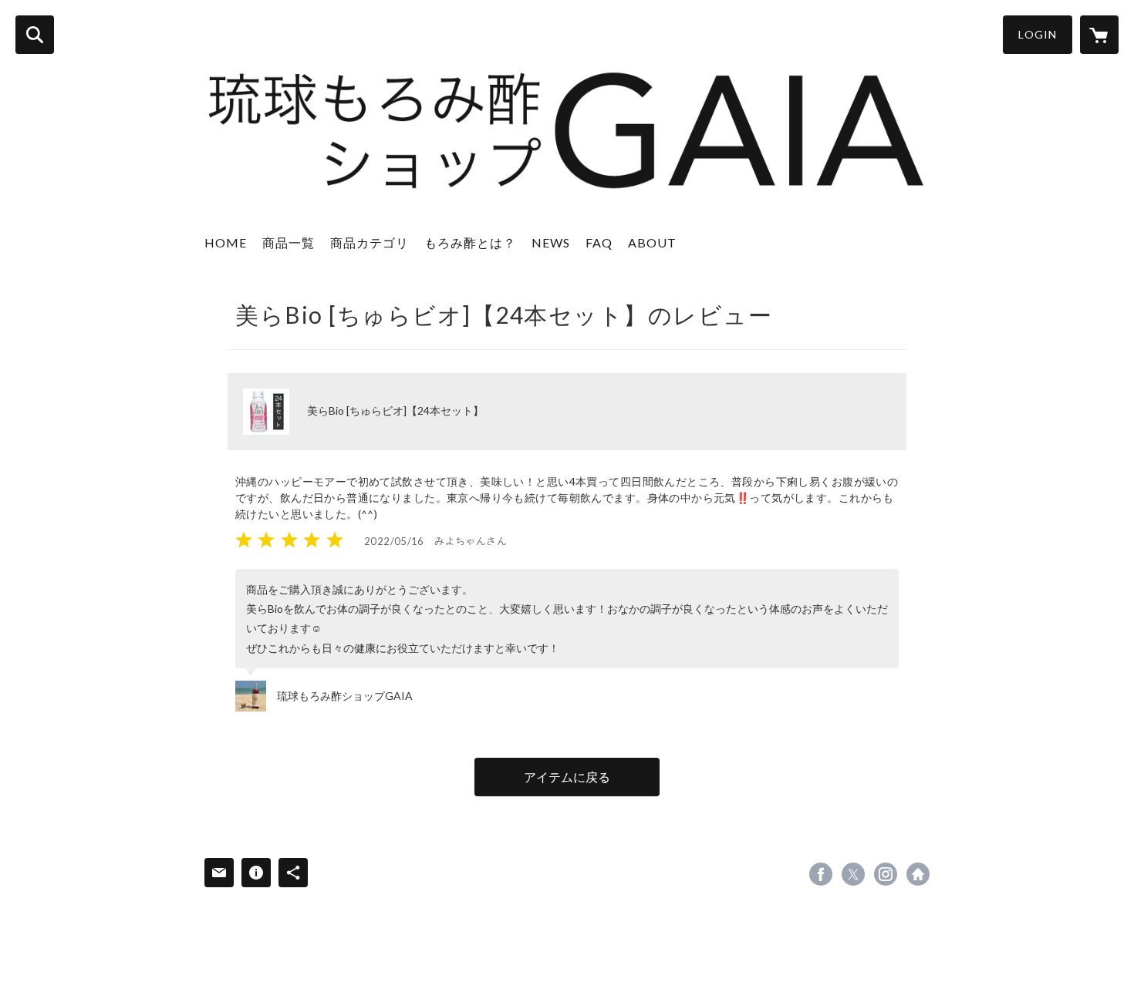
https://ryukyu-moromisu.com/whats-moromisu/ (918, 874)
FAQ (599, 242)
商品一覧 (288, 242)
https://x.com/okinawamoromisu (853, 874)
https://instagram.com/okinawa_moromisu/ (885, 874)
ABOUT (652, 242)
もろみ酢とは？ (470, 242)
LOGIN (1037, 34)
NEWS (551, 242)
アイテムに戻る (567, 776)
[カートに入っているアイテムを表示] (1099, 34)
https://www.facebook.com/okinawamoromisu (820, 874)
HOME (225, 242)
